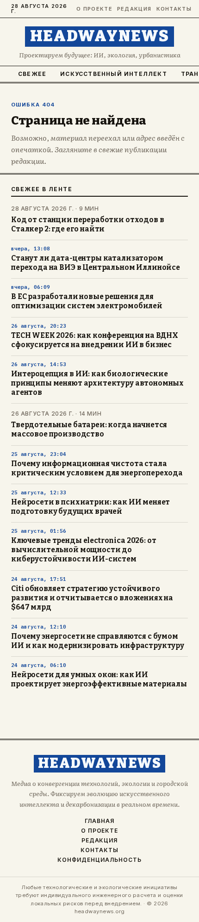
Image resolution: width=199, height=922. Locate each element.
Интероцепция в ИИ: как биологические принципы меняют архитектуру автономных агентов (97, 383)
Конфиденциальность (99, 860)
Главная (99, 821)
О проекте (92, 9)
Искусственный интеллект (113, 73)
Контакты (172, 9)
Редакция (132, 9)
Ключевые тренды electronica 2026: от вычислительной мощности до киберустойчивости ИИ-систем (83, 549)
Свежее (32, 73)
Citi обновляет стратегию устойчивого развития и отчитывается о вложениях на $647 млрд (92, 598)
